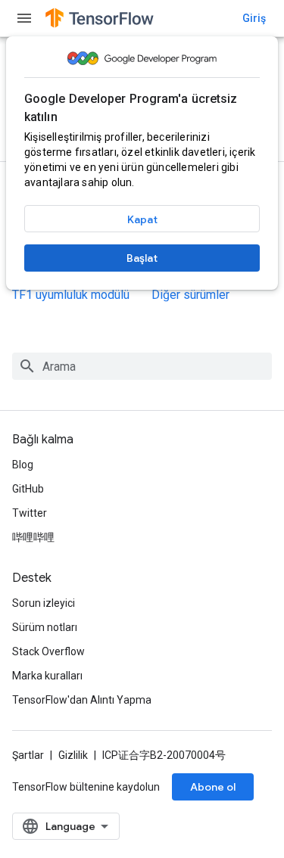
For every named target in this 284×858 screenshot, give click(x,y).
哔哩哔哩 (33, 537)
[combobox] (142, 366)
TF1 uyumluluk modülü (71, 295)
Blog (22, 465)
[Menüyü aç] (24, 18)
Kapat (142, 219)
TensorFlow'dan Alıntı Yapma (81, 700)
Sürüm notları (44, 627)
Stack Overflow (48, 651)
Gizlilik (73, 755)
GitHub (28, 489)
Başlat (142, 258)
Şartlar (28, 755)
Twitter (29, 513)
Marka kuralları (47, 676)
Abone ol (213, 787)
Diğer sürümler (190, 295)
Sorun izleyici (43, 603)
